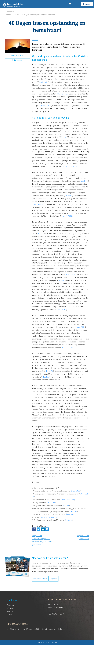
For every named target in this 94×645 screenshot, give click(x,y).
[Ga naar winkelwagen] (69, 4)
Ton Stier (35, 40)
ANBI (26, 629)
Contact (10, 614)
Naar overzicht (17, 55)
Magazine (53, 578)
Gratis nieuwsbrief (40, 578)
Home (7, 14)
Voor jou (15, 14)
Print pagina (17, 60)
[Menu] (76, 4)
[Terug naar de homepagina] (22, 4)
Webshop (11, 608)
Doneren (86, 4)
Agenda (10, 611)
